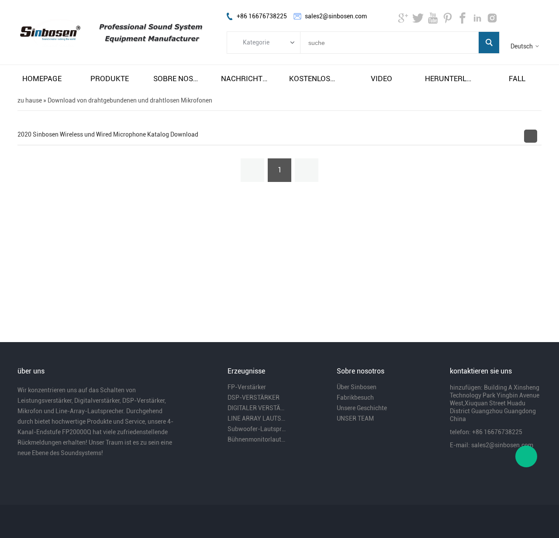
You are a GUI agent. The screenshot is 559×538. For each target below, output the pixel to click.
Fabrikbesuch (355, 397)
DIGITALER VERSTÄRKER (257, 407)
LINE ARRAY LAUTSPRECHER (257, 418)
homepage (42, 78)
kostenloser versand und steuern (313, 78)
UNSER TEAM (355, 418)
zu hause (29, 100)
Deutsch (522, 46)
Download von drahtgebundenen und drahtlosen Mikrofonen (130, 100)
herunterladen (449, 78)
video (381, 78)
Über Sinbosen (356, 387)
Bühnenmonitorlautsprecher (257, 439)
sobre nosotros (177, 78)
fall (517, 78)
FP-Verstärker (247, 387)
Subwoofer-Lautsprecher (257, 428)
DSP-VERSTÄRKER (254, 397)
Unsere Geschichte (362, 407)
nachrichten (245, 78)
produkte (109, 78)
